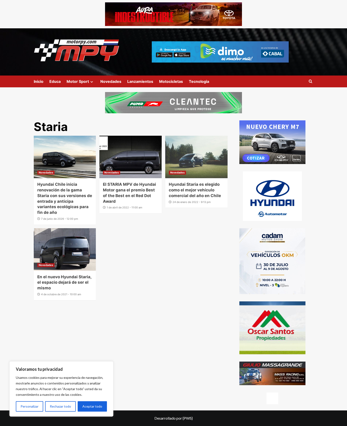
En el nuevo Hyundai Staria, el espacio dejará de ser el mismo (64, 282)
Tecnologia (199, 81)
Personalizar (29, 406)
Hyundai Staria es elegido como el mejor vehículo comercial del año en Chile (195, 190)
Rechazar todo (60, 406)
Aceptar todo (92, 406)
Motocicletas (171, 81)
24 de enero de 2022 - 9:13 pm (192, 202)
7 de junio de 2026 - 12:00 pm (59, 218)
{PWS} (188, 418)
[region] (61, 389)
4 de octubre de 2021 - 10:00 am (61, 294)
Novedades (110, 81)
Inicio (38, 81)
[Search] (310, 81)
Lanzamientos (140, 81)
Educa (55, 81)
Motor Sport (78, 81)
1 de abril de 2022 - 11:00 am (124, 207)
